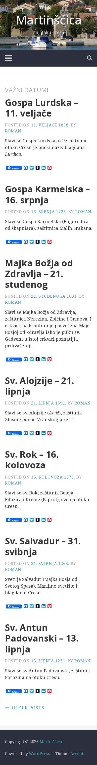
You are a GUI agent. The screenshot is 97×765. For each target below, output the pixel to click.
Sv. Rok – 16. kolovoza (32, 459)
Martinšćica (49, 19)
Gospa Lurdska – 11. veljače (41, 107)
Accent (76, 753)
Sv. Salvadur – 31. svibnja (43, 546)
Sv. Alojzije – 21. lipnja (39, 385)
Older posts (28, 708)
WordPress (39, 753)
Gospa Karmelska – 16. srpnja (47, 194)
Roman (13, 131)
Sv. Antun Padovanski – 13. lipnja (42, 638)
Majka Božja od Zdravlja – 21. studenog (39, 273)
